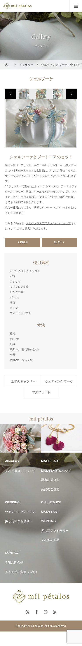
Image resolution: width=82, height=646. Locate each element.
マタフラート (41, 392)
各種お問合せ (14, 562)
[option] (23, 94)
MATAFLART (50, 512)
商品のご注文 (50, 489)
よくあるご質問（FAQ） (22, 572)
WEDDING (48, 521)
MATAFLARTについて (56, 470)
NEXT (58, 242)
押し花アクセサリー (19, 521)
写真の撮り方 (50, 480)
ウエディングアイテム (20, 512)
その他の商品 (50, 540)
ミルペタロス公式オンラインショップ (48, 223)
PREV (24, 242)
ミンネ (12, 228)
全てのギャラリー (23, 381)
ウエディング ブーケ (59, 381)
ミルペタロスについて (20, 470)
